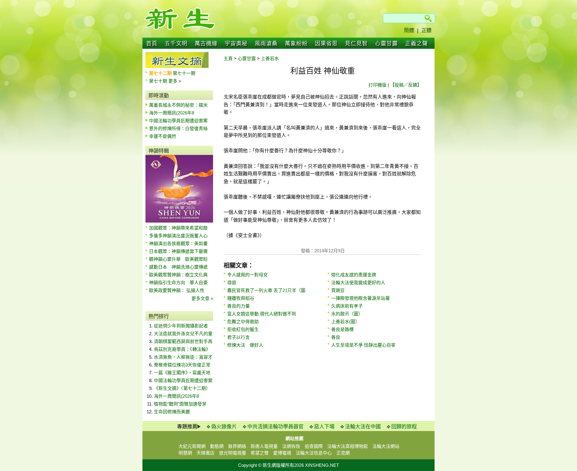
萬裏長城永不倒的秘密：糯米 (178, 105)
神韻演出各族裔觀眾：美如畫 (178, 243)
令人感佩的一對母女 (247, 274)
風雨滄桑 (266, 44)
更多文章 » (202, 298)
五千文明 (176, 44)
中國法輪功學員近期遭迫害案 (178, 120)
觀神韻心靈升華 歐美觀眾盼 (178, 259)
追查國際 (314, 446)
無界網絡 (237, 446)
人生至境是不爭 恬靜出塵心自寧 (363, 345)
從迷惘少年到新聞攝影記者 (181, 325)
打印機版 (377, 84)
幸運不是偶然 (162, 136)
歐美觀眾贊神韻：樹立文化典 (178, 274)
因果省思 (326, 44)
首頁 (151, 44)
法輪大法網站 (385, 446)
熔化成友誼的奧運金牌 (353, 274)
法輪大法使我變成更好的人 (358, 282)
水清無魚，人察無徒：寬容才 (183, 357)
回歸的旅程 (404, 427)
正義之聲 (416, 44)
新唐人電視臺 (264, 446)
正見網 (343, 452)
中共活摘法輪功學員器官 (275, 427)
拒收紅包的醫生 (243, 329)
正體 (426, 30)
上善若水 (270, 58)
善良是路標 (342, 329)
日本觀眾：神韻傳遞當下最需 (178, 251)
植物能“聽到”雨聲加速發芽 (180, 403)
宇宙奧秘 (236, 44)
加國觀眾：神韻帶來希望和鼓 (178, 227)
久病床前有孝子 (347, 305)
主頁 (228, 58)
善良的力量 (238, 305)
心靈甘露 (386, 44)
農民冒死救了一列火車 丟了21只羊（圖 (266, 290)
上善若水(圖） (345, 321)
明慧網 (185, 452)
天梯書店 (206, 452)
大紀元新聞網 (192, 446)
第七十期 (158, 81)
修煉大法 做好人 (245, 345)
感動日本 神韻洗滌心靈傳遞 (178, 266)
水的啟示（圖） (347, 313)
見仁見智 (356, 44)
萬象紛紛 (296, 44)
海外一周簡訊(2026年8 (171, 112)
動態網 (217, 446)
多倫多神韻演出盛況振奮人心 (178, 235)
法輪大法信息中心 (314, 452)
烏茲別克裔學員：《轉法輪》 (182, 349)
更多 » (174, 81)
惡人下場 (324, 427)
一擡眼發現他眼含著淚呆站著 (360, 298)
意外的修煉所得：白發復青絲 (178, 128)
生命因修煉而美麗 (172, 411)
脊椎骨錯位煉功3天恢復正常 (182, 364)
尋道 (231, 282)
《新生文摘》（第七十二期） (182, 388)
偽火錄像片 (224, 427)
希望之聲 (260, 452)
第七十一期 (184, 73)
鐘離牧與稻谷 (240, 298)
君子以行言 (238, 337)
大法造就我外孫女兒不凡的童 (183, 333)
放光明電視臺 (232, 452)
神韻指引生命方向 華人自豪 (178, 282)
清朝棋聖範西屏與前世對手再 (183, 341)
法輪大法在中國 (363, 427)
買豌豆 (338, 290)
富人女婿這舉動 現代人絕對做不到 (261, 313)
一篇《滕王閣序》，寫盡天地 (182, 372)
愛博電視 (282, 452)
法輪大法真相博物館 (347, 446)
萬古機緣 (206, 44)
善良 (335, 337)
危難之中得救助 (243, 321)
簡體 (409, 30)
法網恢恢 (291, 446)
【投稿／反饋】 (406, 84)
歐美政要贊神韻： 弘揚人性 (176, 290)
